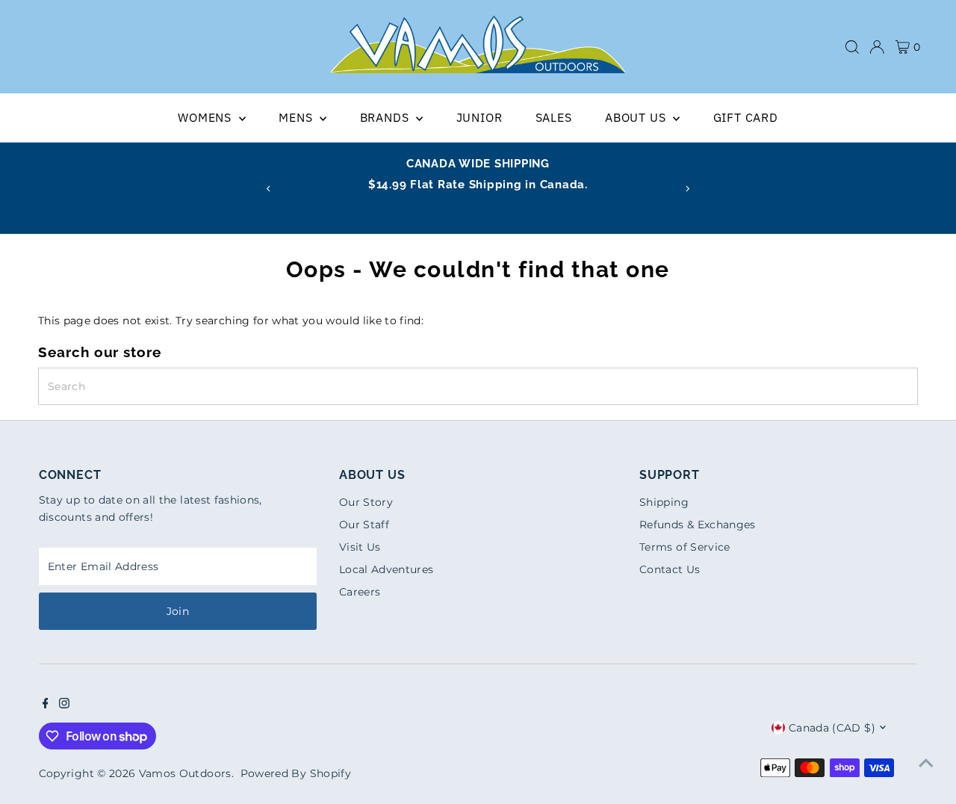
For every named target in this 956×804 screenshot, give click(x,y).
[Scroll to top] (926, 763)
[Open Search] (852, 47)
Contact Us (670, 569)
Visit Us (360, 547)
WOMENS (206, 117)
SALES (554, 117)
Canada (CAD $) (832, 728)
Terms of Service (684, 547)
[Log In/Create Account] (877, 47)
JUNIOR (479, 117)
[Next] (687, 188)
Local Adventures (386, 569)
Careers (359, 592)
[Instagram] (64, 705)
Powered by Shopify (295, 773)
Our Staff (364, 524)
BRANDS (386, 117)
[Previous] (268, 188)
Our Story (366, 502)
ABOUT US (637, 117)
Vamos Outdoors (185, 773)
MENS (297, 117)
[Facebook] (45, 705)
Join (178, 611)
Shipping (664, 502)
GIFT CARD (745, 117)
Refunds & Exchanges (697, 524)
